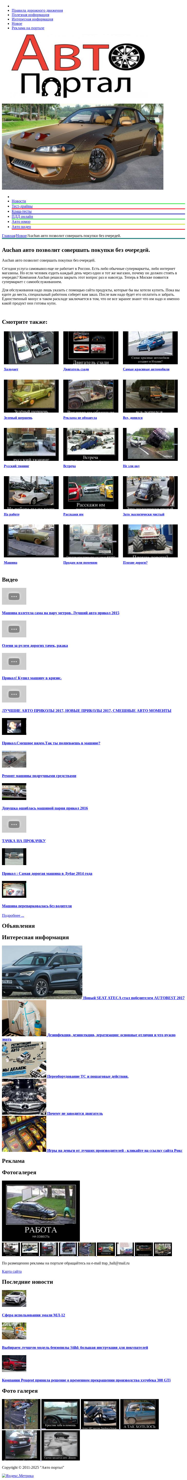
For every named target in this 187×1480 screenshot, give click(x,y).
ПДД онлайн (22, 216)
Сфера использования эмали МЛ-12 (33, 1315)
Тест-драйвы (22, 206)
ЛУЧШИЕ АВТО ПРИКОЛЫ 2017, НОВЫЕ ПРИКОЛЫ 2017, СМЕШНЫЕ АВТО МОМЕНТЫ (86, 711)
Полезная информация (30, 15)
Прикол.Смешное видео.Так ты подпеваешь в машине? (51, 743)
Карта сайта (12, 1271)
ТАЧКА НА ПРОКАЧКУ (24, 841)
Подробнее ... (13, 915)
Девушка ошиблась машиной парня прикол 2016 (45, 808)
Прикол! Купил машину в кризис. (32, 678)
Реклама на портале (28, 28)
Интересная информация (32, 19)
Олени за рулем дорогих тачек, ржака (35, 645)
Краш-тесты (22, 211)
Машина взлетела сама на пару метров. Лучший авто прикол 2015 (60, 613)
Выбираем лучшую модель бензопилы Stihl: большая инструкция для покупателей (75, 1347)
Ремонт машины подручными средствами (39, 776)
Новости (19, 201)
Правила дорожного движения (37, 10)
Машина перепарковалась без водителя (37, 906)
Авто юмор (21, 221)
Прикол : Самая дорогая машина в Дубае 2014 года (47, 873)
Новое (17, 23)
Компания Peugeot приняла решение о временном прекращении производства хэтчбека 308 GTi (86, 1380)
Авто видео (21, 227)
